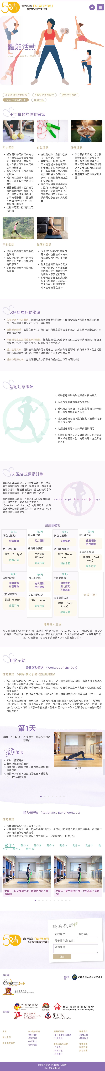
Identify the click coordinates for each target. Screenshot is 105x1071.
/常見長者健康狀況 (62, 1034)
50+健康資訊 (21, 56)
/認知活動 (32, 1044)
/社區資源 (58, 1038)
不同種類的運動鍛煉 (16, 95)
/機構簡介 (83, 1038)
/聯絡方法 (83, 1034)
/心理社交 (32, 1041)
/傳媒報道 (58, 1050)
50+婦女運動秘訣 (44, 95)
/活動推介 (58, 1054)
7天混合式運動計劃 (15, 99)
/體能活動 (32, 1034)
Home (10, 56)
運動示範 (39, 99)
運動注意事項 (69, 95)
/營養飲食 (32, 1038)
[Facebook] (92, 7)
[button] (56, 750)
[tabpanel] (52, 752)
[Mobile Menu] (100, 7)
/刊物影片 (58, 1047)
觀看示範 (14, 560)
